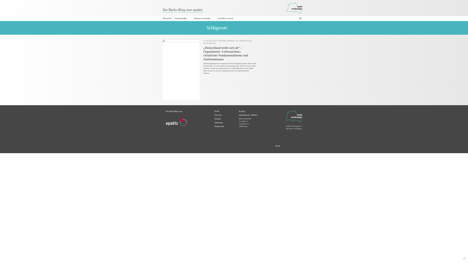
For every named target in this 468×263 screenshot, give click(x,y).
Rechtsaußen (181, 18)
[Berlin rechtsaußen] (294, 8)
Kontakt (217, 119)
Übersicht (167, 18)
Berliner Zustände (202, 18)
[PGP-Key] (254, 115)
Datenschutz (219, 126)
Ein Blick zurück (225, 18)
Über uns (218, 115)
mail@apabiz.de (244, 115)
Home (216, 111)
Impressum (218, 123)
